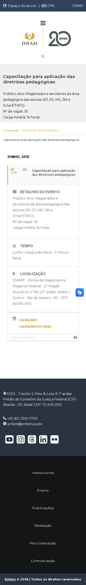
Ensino (43, 490)
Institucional (43, 473)
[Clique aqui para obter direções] (75, 337)
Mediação (43, 526)
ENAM (77, 6)
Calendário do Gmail (35, 326)
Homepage (11, 130)
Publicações (43, 508)
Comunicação (43, 561)
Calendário (28, 320)
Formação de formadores (40, 130)
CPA (50, 6)
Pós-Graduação (43, 543)
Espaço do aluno (21, 6)
